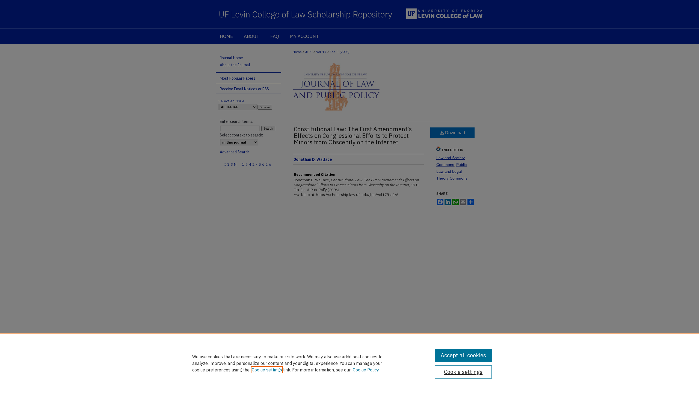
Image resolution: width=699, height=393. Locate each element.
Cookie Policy (366, 370)
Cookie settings (267, 370)
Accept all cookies (463, 355)
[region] (349, 363)
